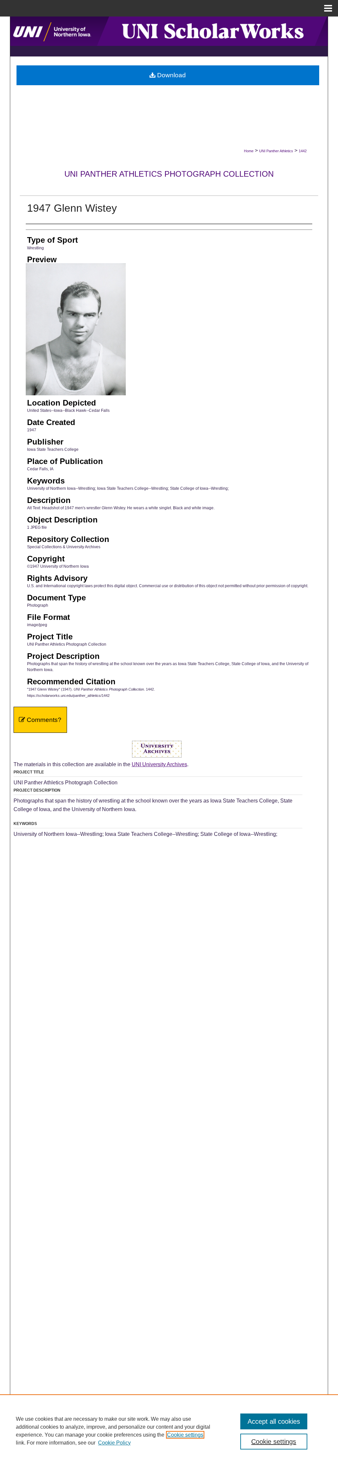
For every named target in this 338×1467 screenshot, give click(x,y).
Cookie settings (185, 1435)
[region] (169, 1430)
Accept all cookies (274, 1421)
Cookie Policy (114, 1443)
